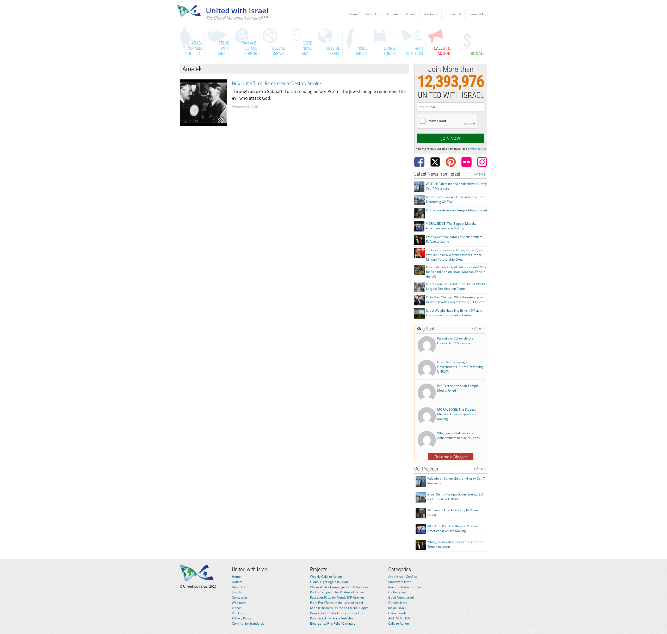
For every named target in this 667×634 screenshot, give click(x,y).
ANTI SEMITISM (399, 618)
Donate (392, 14)
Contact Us (453, 14)
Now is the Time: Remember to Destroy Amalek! (277, 83)
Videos (411, 14)
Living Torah (397, 613)
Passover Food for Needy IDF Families (337, 597)
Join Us (237, 592)
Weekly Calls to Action (326, 576)
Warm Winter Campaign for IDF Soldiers (339, 587)
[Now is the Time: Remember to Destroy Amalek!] (203, 102)
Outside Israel (398, 602)
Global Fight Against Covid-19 (331, 582)
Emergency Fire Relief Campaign (333, 623)
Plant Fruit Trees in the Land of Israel (336, 602)
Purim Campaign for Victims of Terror (337, 592)
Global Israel (397, 592)
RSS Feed (238, 613)
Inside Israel (397, 608)
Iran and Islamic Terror (404, 587)
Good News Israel (401, 597)
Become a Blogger (451, 456)
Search (475, 14)
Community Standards (248, 623)
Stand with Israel (400, 582)
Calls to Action (398, 623)
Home (353, 14)
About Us (372, 14)
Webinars (430, 14)
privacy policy (476, 148)
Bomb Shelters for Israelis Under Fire (337, 613)
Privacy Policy (241, 618)
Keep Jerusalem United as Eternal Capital (339, 608)
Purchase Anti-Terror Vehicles (331, 618)
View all (481, 174)
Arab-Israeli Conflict (402, 576)
